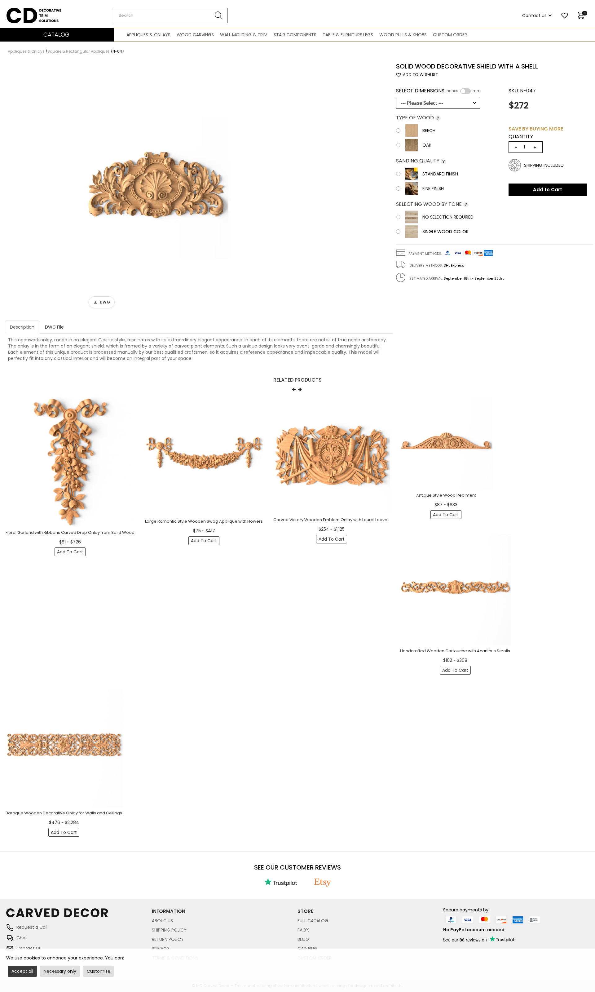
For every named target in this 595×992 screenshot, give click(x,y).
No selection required (448, 217)
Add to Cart (547, 189)
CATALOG (56, 34)
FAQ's (304, 930)
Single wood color (445, 231)
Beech (428, 130)
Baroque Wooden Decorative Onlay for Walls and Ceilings (64, 813)
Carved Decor (22, 11)
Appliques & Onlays (148, 35)
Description (22, 327)
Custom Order (450, 35)
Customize (98, 971)
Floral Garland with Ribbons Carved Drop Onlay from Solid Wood (70, 532)
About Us (162, 921)
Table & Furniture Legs (348, 35)
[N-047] (157, 187)
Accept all (22, 971)
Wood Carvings (195, 35)
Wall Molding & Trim (243, 35)
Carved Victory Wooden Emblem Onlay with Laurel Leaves (331, 520)
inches (452, 91)
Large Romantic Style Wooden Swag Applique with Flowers (204, 521)
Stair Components (295, 35)
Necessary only (60, 971)
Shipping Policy (169, 930)
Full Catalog (313, 921)
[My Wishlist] (564, 15)
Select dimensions (438, 91)
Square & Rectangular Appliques (78, 51)
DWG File (54, 327)
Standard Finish (440, 174)
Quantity (521, 137)
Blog (303, 939)
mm (477, 91)
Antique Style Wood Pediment (446, 495)
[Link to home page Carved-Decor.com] (79, 916)
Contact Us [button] (534, 15)
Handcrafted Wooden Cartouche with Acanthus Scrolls (455, 651)
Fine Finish (433, 188)
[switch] (465, 91)
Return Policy (168, 939)
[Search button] (218, 15)
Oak (426, 145)
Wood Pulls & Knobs (403, 35)
